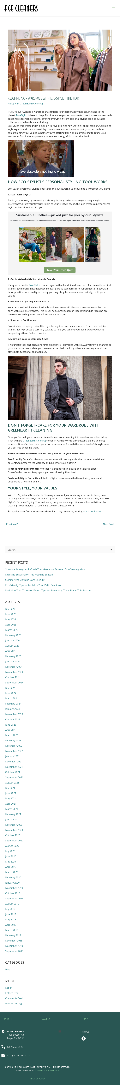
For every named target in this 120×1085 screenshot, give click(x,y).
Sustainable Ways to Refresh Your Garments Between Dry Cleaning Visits (45, 569)
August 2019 (12, 903)
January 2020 (12, 882)
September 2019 (14, 898)
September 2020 (14, 840)
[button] (59, 1032)
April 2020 (10, 866)
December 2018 (13, 940)
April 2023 (10, 730)
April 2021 (10, 803)
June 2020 (10, 856)
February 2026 (13, 635)
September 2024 (14, 682)
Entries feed (11, 993)
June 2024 (10, 693)
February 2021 (13, 814)
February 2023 (13, 740)
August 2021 (12, 782)
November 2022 (14, 751)
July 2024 (10, 687)
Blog (11, 103)
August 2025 (12, 645)
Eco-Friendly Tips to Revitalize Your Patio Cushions (33, 585)
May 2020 (10, 861)
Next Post (110, 524)
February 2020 (13, 877)
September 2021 (14, 777)
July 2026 (10, 608)
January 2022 (12, 756)
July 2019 (10, 909)
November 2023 (14, 714)
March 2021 (11, 809)
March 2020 (11, 872)
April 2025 (10, 651)
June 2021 (10, 793)
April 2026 (10, 624)
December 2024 (13, 666)
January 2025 (12, 661)
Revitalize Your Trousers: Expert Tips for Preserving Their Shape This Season (48, 590)
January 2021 (12, 819)
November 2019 (14, 888)
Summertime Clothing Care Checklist (25, 579)
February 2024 (13, 703)
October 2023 (12, 719)
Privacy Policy (38, 1079)
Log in (8, 987)
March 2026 (11, 630)
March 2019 (11, 930)
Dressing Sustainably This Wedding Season (29, 574)
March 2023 (11, 735)
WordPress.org (13, 1003)
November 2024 (14, 672)
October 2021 (12, 772)
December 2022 (13, 745)
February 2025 (13, 656)
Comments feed (14, 998)
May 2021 (10, 798)
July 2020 (10, 851)
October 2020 (12, 835)
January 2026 (12, 640)
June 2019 (10, 914)
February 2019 (13, 935)
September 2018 (14, 951)
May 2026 (10, 619)
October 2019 (12, 893)
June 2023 (10, 724)
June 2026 (10, 614)
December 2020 (13, 824)
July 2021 (10, 788)
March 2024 (11, 698)
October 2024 (12, 677)
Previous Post (12, 524)
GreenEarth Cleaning (34, 440)
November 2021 (14, 766)
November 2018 (14, 945)
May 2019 (10, 919)
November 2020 (14, 830)
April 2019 (10, 924)
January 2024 (12, 709)
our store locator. (92, 511)
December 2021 (13, 761)
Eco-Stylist (21, 115)
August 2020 (12, 845)
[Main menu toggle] (113, 8)
